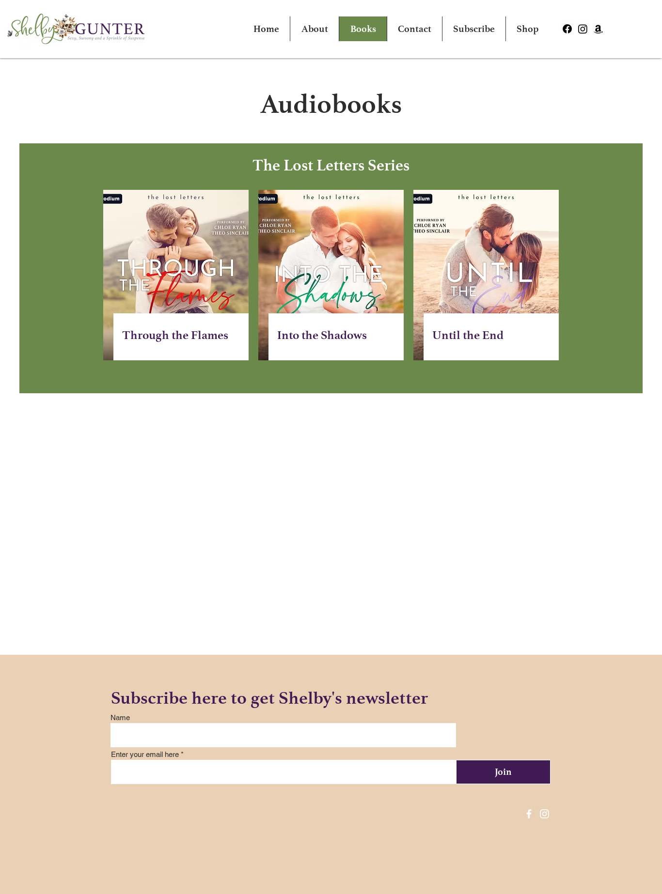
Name (120, 717)
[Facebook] (529, 814)
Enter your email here (145, 754)
